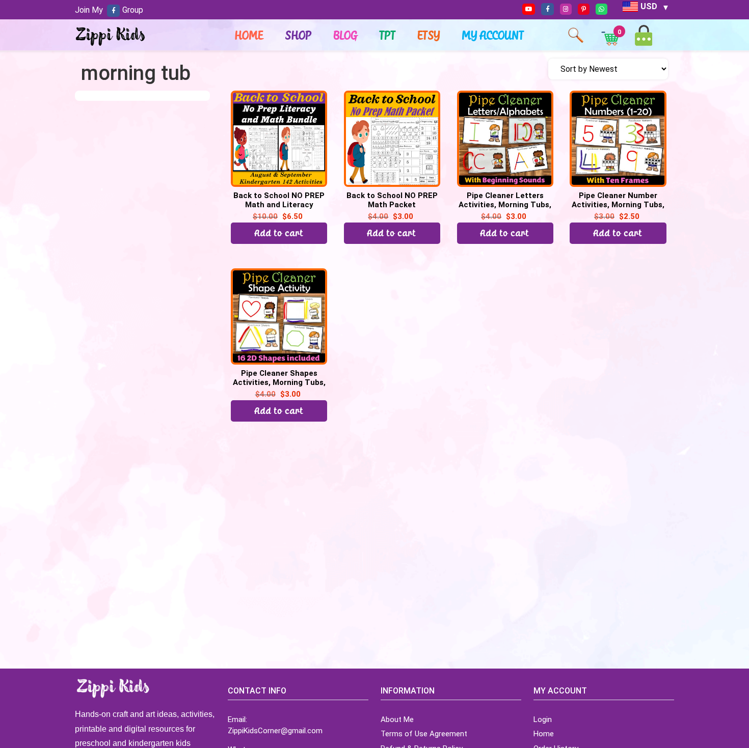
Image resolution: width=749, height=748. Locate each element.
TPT (388, 35)
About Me (397, 719)
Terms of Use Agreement (424, 733)
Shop (298, 35)
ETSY (429, 35)
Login (542, 719)
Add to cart (279, 233)
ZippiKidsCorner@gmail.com (275, 730)
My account (493, 35)
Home (249, 35)
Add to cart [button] (391, 233)
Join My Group (109, 10)
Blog (346, 35)
